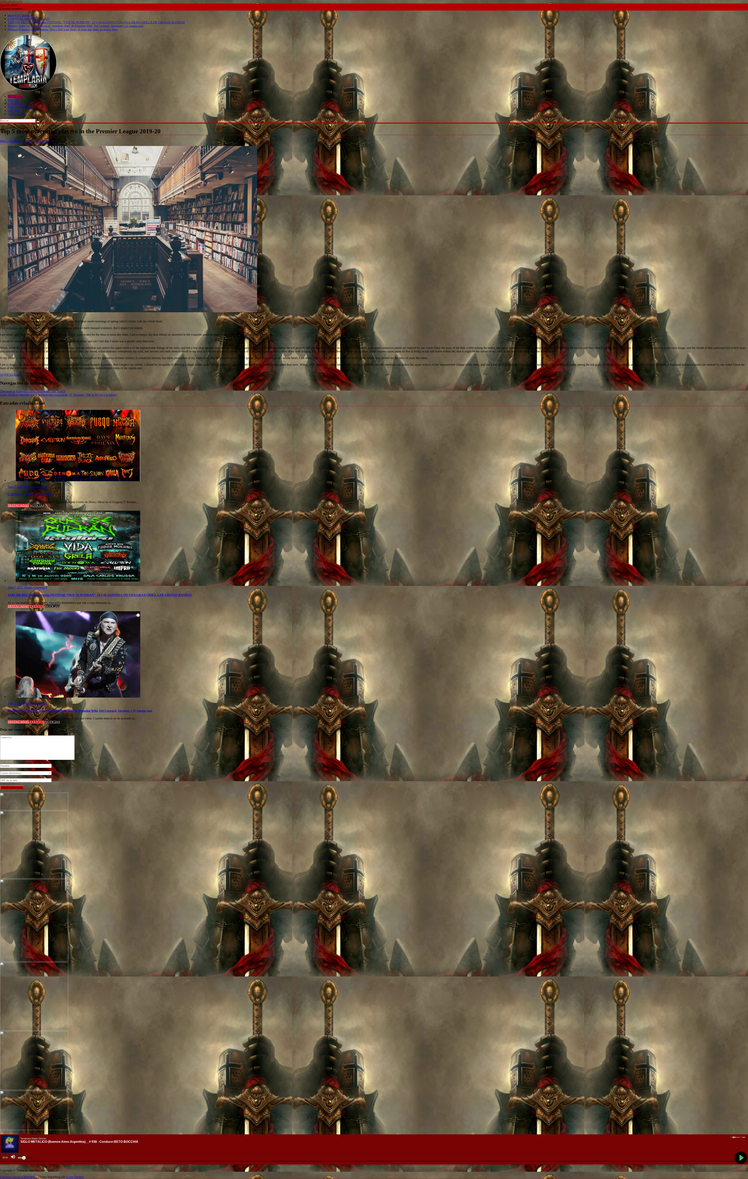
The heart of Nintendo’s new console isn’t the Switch (32, 391)
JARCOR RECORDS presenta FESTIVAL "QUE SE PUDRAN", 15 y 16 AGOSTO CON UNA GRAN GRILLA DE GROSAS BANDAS (96, 22)
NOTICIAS (15, 96)
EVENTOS (15, 103)
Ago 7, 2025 (16, 587)
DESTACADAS (18, 505)
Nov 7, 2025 (16, 486)
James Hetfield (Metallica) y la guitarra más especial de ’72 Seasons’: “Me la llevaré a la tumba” (59, 394)
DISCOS (13, 100)
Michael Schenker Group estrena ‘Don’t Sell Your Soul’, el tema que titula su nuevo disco (63, 29)
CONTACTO (16, 114)
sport (18, 374)
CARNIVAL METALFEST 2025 (29, 18)
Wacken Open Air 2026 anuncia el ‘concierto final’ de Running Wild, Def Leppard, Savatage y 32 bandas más (75, 25)
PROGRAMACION (21, 107)
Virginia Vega (41, 141)
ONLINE (14, 110)
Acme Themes (75, 1177)
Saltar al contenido (11, 1)
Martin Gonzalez (35, 486)
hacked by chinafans (20, 15)
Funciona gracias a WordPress (18, 1177)
